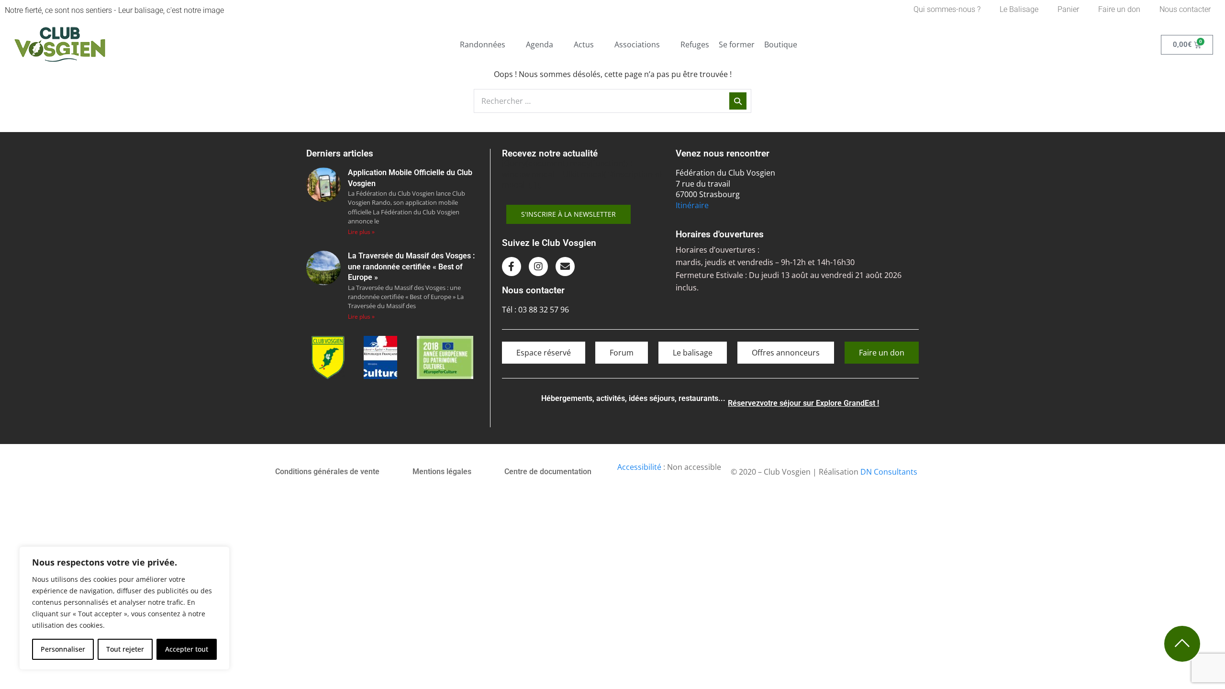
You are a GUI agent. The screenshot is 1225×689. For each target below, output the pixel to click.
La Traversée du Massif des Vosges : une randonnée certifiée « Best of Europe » (411, 266)
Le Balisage (1019, 9)
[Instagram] (538, 266)
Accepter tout (186, 649)
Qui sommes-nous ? (946, 9)
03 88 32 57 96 (543, 309)
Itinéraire (692, 205)
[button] (488, 44)
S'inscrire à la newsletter (568, 214)
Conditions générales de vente (327, 471)
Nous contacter (1185, 9)
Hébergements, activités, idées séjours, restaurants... (633, 398)
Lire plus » (361, 232)
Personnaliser (63, 649)
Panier (1068, 9)
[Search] (737, 101)
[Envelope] (565, 266)
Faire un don (1119, 9)
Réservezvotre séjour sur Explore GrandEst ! (803, 403)
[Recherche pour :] (612, 101)
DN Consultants (888, 472)
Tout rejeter (125, 649)
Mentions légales (441, 471)
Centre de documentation (547, 471)
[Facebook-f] (511, 266)
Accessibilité (639, 467)
